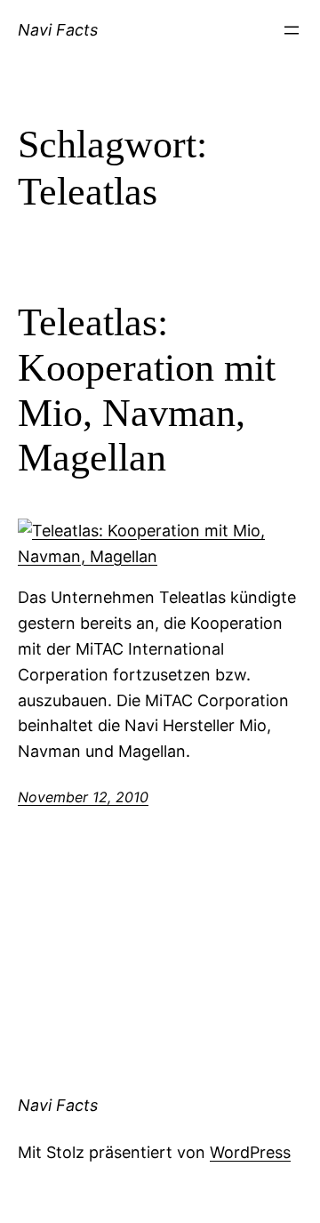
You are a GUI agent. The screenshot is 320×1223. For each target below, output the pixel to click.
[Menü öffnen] (291, 30)
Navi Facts (58, 29)
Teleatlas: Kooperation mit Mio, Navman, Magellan (147, 390)
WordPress (250, 1152)
